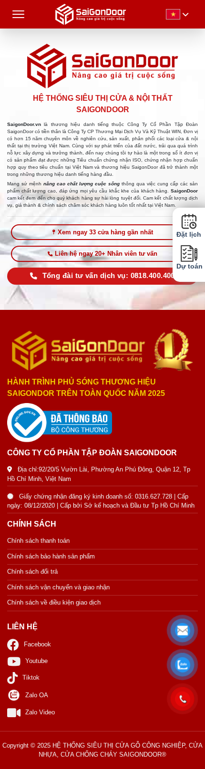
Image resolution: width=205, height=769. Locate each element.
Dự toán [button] (188, 266)
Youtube (36, 660)
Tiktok (31, 677)
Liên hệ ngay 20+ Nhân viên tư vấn (106, 253)
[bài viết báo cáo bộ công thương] (102, 422)
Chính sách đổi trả (32, 571)
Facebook (37, 644)
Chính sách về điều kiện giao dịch (54, 602)
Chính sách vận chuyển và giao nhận (58, 587)
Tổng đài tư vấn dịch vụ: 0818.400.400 (108, 275)
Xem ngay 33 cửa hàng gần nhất (105, 232)
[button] (183, 630)
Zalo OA (36, 695)
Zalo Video (40, 712)
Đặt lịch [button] (188, 234)
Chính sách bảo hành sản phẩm (51, 556)
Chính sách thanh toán (38, 540)
